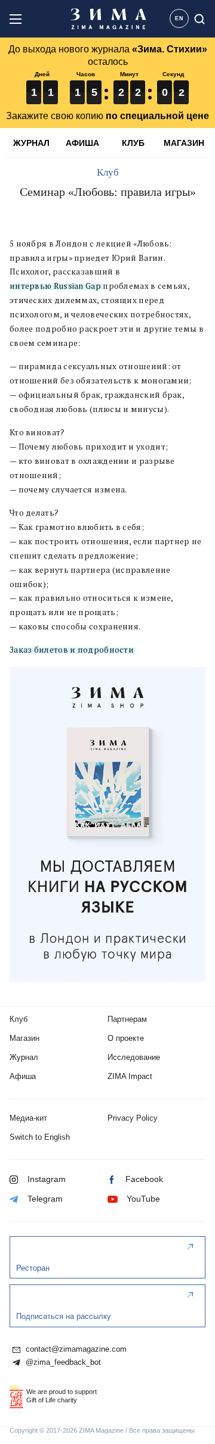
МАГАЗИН (184, 143)
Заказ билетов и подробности (72, 649)
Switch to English (40, 1137)
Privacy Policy (133, 1118)
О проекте (126, 1038)
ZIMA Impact (130, 1076)
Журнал (24, 1057)
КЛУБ (133, 143)
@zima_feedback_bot (62, 1362)
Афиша (23, 1076)
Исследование (134, 1057)
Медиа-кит (28, 1118)
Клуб (108, 172)
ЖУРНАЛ (31, 143)
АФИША (82, 143)
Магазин (24, 1038)
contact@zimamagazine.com (75, 1349)
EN (179, 18)
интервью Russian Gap (55, 285)
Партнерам (127, 1019)
